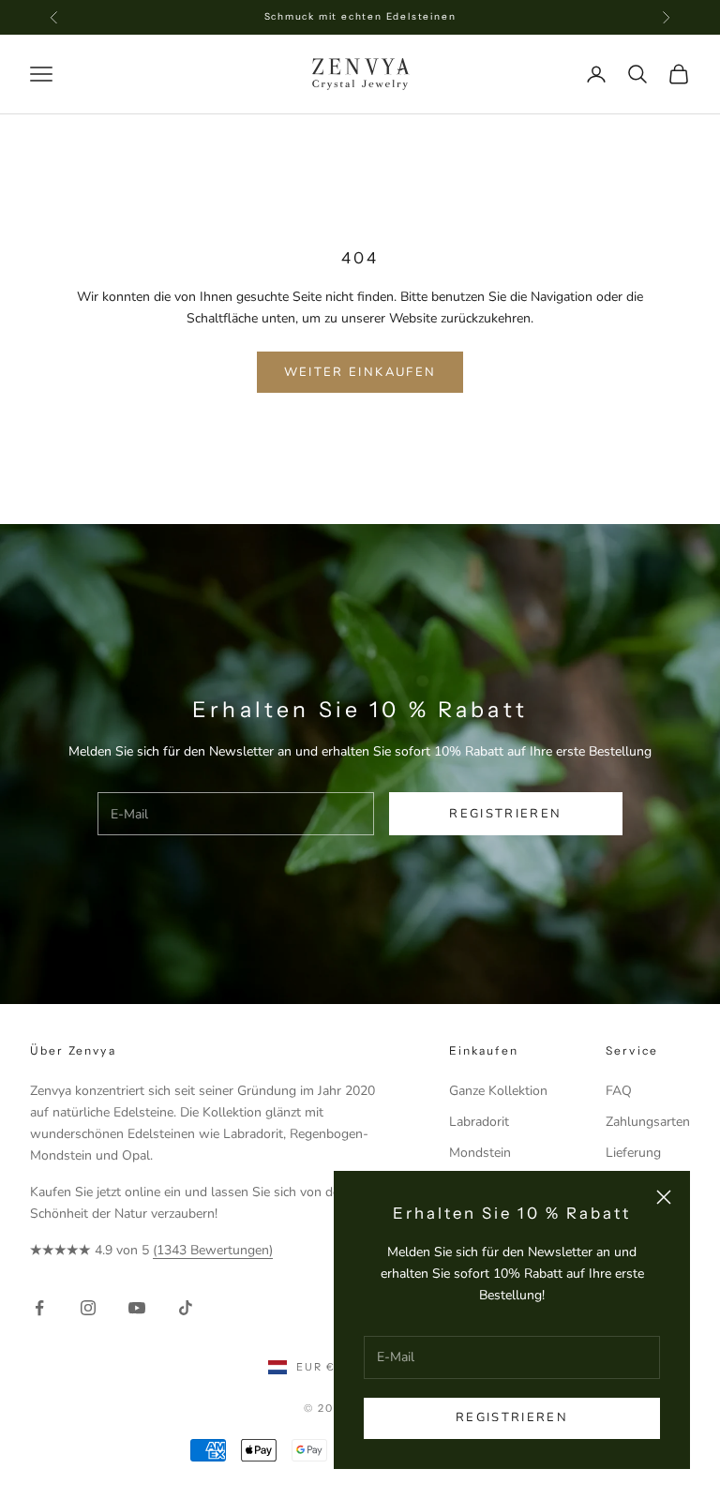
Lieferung (633, 1153)
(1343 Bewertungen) (213, 1250)
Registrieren (512, 1417)
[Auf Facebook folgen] (39, 1307)
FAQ (619, 1091)
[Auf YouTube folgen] (137, 1307)
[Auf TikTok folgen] (185, 1307)
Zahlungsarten (648, 1122)
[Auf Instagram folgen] (88, 1307)
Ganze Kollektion (498, 1091)
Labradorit (479, 1122)
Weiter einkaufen (360, 372)
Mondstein (480, 1153)
